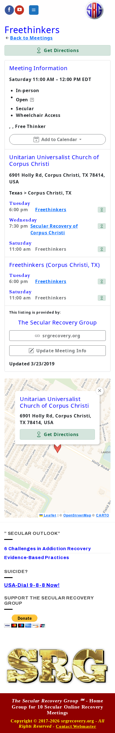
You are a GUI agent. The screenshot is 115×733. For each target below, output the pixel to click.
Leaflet (49, 515)
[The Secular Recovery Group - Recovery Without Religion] (94, 10)
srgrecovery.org (61, 336)
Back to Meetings (31, 38)
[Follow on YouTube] (19, 10)
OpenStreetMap (77, 515)
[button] (34, 9)
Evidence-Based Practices (36, 557)
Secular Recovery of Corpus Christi (54, 229)
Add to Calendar (59, 139)
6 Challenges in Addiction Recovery (47, 548)
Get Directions (61, 50)
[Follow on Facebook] (9, 10)
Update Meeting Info (61, 351)
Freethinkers (50, 209)
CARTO (102, 515)
